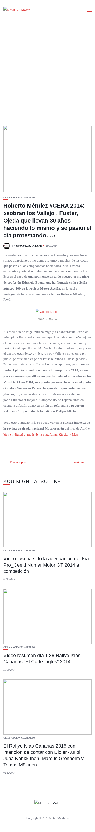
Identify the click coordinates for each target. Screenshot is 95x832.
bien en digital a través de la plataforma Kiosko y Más (40, 434)
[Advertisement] (47, 69)
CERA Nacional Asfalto (19, 197)
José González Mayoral (29, 245)
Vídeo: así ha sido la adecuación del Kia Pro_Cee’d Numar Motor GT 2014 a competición (46, 565)
